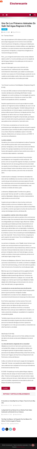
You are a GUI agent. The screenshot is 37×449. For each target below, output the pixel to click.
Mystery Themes (21, 447)
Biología (4, 29)
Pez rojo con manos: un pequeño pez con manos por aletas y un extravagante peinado (16, 420)
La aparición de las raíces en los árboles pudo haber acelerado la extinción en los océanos (16, 411)
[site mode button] (31, 15)
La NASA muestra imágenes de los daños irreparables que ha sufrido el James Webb (7, 388)
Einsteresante (18, 3)
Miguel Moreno (16, 32)
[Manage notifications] (33, 445)
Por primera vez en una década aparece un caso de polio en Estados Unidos (32, 388)
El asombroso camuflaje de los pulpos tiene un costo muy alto (18, 402)
